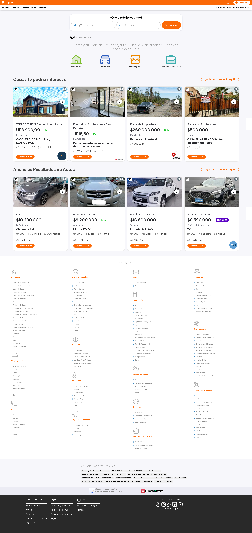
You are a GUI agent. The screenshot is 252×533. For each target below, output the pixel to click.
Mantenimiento (201, 373)
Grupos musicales (141, 389)
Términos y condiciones (62, 505)
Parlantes (138, 334)
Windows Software (141, 347)
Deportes (137, 407)
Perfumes (16, 428)
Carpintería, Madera (203, 334)
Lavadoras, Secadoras (143, 354)
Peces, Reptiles (201, 302)
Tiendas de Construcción (205, 376)
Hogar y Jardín (17, 361)
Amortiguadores (80, 299)
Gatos (198, 289)
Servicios (199, 366)
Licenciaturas (79, 393)
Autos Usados (79, 283)
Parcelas (16, 337)
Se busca (16, 385)
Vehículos (15, 8)
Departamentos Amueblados (23, 321)
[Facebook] (158, 504)
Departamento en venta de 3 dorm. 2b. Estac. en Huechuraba (103, 474)
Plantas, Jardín (18, 376)
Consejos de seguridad (232, 7)
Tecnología (138, 300)
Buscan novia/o (201, 299)
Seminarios (78, 402)
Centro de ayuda (245, 7)
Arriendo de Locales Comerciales (25, 314)
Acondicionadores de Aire (144, 350)
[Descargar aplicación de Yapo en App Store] (149, 491)
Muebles (16, 379)
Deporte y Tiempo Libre (143, 416)
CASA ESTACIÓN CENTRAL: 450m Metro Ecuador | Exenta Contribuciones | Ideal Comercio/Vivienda (117, 481)
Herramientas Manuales (204, 347)
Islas (14, 340)
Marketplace (43, 8)
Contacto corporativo (36, 518)
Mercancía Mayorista (142, 436)
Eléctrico (199, 357)
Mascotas (198, 277)
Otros (15, 395)
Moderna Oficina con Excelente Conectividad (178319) (147, 474)
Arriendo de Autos (80, 292)
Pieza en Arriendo (19, 330)
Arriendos (16, 302)
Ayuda (29, 509)
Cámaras (138, 312)
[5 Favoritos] (187, 89)
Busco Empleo (140, 286)
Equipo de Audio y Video (144, 322)
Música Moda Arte (141, 374)
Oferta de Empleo (141, 283)
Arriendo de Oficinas (20, 311)
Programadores (201, 421)
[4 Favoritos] (73, 89)
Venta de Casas (18, 289)
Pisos (15, 373)
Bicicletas (138, 412)
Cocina (15, 369)
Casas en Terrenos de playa (23, 327)
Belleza (14, 409)
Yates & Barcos (78, 345)
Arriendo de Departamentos (23, 308)
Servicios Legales (202, 434)
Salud (198, 431)
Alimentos (199, 283)
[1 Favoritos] (16, 179)
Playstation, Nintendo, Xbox (145, 338)
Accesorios (78, 295)
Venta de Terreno (19, 299)
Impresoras (139, 325)
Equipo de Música (80, 311)
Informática (139, 319)
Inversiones (200, 396)
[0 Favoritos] (73, 179)
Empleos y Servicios (29, 8)
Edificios (16, 334)
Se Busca (77, 327)
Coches (76, 428)
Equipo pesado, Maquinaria (83, 308)
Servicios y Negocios (203, 390)
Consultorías (200, 415)
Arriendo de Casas (19, 305)
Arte (136, 380)
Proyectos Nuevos (19, 346)
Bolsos (15, 415)
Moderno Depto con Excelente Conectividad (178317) (153, 478)
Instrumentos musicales (143, 383)
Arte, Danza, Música (81, 386)
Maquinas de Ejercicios (143, 419)
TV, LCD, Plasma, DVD (142, 344)
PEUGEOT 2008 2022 (123, 478)
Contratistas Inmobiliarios (205, 338)
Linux (137, 331)
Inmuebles (5, 8)
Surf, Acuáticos (140, 422)
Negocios (16, 343)
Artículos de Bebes (20, 366)
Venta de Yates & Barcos (83, 363)
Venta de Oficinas (19, 292)
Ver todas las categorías (88, 505)
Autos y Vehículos (80, 277)
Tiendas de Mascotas (203, 295)
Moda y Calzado (19, 424)
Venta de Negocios (202, 412)
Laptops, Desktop (141, 328)
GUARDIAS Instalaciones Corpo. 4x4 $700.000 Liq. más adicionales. (135, 471)
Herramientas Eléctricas (204, 344)
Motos (76, 286)
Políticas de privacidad (61, 509)
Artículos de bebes (81, 425)
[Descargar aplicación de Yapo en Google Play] (158, 491)
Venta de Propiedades (21, 283)
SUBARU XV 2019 (180, 478)
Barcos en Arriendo (81, 354)
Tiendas (80, 509)
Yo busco (77, 366)
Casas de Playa (18, 324)
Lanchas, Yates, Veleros (82, 360)
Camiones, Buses (80, 302)
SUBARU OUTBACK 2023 (163, 481)
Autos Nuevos (79, 289)
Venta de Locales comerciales (24, 295)
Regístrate (31, 522)
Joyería (15, 418)
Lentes (15, 421)
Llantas (76, 324)
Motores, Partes (80, 318)
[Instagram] (163, 504)
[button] (62, 101)
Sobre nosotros (33, 505)
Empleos (137, 277)
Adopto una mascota (203, 311)
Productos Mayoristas (204, 402)
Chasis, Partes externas (82, 305)
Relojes (15, 431)
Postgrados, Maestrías (82, 399)
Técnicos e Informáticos (82, 396)
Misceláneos (200, 341)
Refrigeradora (140, 357)
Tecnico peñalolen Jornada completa (95, 471)
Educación (76, 381)
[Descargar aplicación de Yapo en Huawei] (143, 491)
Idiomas (76, 389)
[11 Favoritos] (130, 89)
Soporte (30, 514)
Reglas (54, 518)
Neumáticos (78, 321)
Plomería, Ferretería (203, 363)
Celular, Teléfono (141, 315)
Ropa (15, 434)
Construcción (200, 329)
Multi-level (199, 399)
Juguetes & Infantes (81, 419)
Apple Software (140, 309)
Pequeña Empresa (202, 405)
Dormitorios (17, 382)
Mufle (76, 314)
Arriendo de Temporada (21, 318)
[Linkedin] (174, 504)
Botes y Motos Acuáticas (83, 357)
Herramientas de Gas (203, 350)
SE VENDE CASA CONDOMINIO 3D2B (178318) (97, 478)
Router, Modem (140, 341)
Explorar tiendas (220, 7)
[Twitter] (169, 504)
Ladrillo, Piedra (201, 360)
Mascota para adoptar (204, 308)
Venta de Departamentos (22, 286)
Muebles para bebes (81, 435)
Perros (198, 305)
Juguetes (77, 432)
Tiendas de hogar (19, 389)
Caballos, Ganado (202, 286)
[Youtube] (180, 504)
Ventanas (16, 392)
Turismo (198, 437)
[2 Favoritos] (16, 89)
